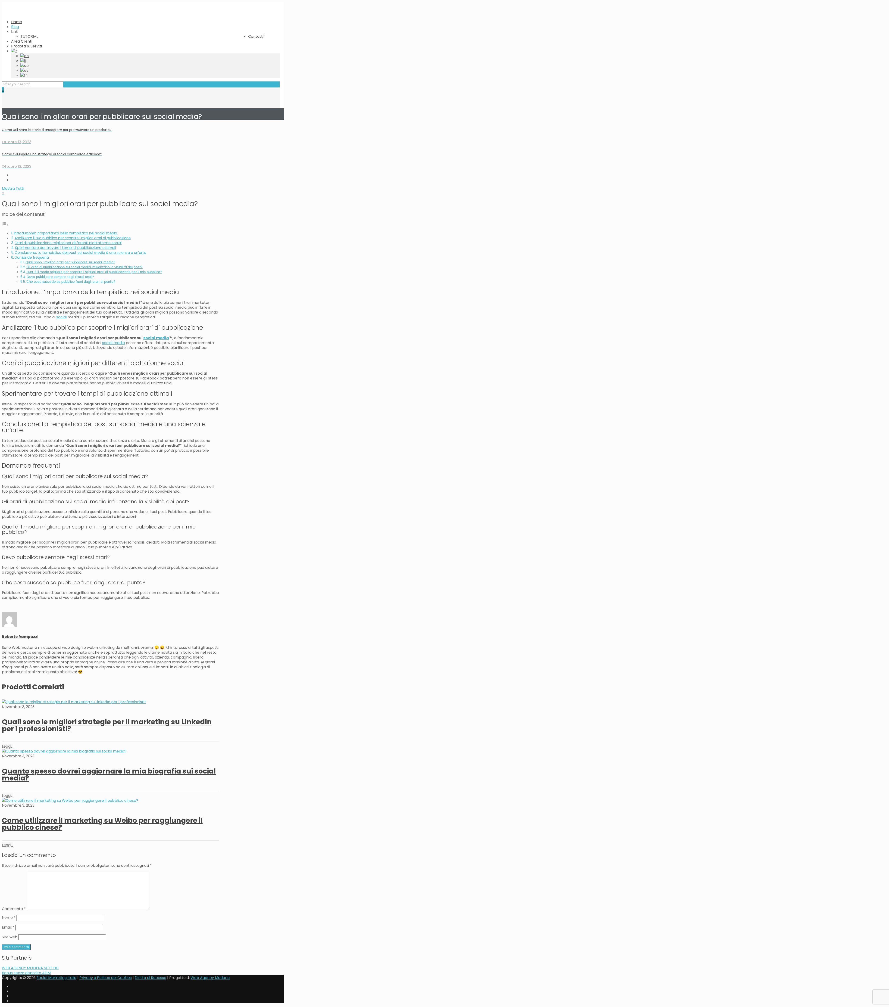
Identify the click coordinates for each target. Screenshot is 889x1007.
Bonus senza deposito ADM (26, 973)
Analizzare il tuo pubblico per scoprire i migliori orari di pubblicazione (73, 238)
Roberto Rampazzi (20, 636)
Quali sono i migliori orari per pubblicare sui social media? (70, 262)
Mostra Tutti (13, 188)
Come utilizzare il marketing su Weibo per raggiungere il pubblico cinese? (102, 823)
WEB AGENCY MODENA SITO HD (30, 968)
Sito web (9, 937)
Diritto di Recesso (150, 977)
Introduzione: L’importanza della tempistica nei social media (65, 233)
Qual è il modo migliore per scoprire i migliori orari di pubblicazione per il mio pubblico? (94, 272)
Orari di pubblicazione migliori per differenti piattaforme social (68, 242)
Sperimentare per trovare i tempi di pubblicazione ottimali (65, 247)
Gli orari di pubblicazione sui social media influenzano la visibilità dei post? (84, 267)
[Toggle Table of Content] (5, 224)
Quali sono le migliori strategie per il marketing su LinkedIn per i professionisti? (107, 725)
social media (156, 338)
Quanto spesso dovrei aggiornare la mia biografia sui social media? (109, 774)
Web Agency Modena (210, 977)
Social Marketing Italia (56, 977)
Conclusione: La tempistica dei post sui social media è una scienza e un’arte (80, 252)
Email (8, 927)
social (61, 317)
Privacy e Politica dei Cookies (105, 977)
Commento (14, 908)
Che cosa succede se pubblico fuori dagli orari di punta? (70, 282)
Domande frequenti (32, 257)
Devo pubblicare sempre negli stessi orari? (60, 277)
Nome (9, 917)
